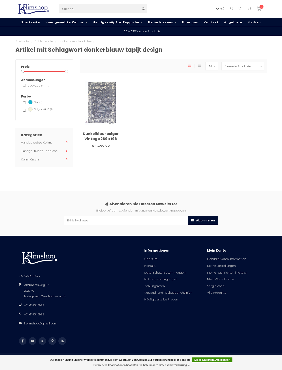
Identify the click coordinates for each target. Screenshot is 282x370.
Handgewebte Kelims (64, 22)
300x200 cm (38, 85)
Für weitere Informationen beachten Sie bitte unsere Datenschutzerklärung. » (141, 365)
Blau (38, 102)
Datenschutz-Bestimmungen (165, 272)
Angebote (233, 22)
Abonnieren (205, 220)
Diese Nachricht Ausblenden (212, 359)
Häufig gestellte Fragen (161, 299)
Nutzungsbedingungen (160, 279)
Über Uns (150, 259)
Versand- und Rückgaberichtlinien (168, 292)
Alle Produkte (216, 292)
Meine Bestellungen (221, 265)
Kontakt (211, 22)
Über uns (190, 22)
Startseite (30, 22)
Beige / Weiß (43, 109)
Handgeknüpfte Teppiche (116, 22)
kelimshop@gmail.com (40, 323)
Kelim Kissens (160, 22)
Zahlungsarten (154, 286)
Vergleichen (215, 286)
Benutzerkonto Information (226, 259)
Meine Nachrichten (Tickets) (227, 272)
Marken (254, 22)
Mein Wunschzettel (220, 279)
